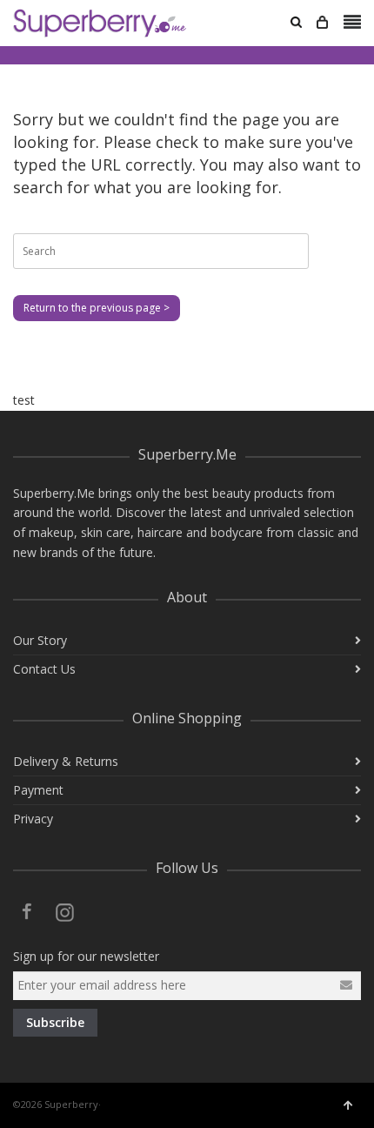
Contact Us (44, 669)
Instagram (65, 911)
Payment (38, 790)
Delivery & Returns (65, 761)
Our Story (40, 640)
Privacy (33, 818)
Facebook (27, 911)
